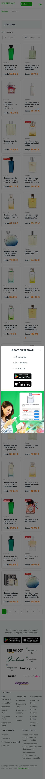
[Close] (40, 349)
